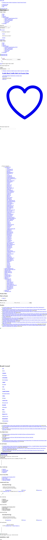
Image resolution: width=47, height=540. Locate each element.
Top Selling (4, 23)
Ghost (8, 182)
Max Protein (10, 243)
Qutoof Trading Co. (16, 525)
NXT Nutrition (10, 203)
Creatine (9, 279)
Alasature (9, 225)
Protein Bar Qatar (6, 491)
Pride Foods (10, 206)
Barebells (9, 230)
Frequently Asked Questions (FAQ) (11, 18)
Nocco (9, 248)
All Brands (4, 70)
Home (3, 14)
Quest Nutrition (10, 257)
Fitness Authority (10, 180)
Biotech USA (10, 231)
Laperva (9, 193)
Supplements (8, 278)
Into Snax (9, 186)
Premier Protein (10, 205)
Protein (7, 290)
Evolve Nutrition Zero (11, 178)
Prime (8, 254)
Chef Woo (9, 175)
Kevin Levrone (10, 192)
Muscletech (9, 245)
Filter (30, 302)
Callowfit (9, 236)
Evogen (9, 239)
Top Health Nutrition (11, 218)
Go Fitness (9, 240)
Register (3, 37)
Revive (9, 208)
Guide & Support (5, 17)
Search (3, 58)
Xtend (8, 267)
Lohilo (9, 194)
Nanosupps (9, 247)
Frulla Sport (9, 181)
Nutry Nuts (9, 202)
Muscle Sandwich (11, 244)
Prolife (18, 70)
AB (8, 168)
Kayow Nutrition (10, 191)
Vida (8, 221)
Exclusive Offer (8, 275)
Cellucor (9, 237)
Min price (1, 302)
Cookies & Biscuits (9, 268)
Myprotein (9, 246)
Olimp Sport (10, 250)
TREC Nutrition (10, 219)
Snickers (9, 213)
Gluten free (9, 70)
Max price (16, 302)
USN (8, 263)
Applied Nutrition (11, 228)
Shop (3, 6)
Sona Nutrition (10, 214)
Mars (8, 196)
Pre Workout (10, 288)
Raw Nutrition (10, 207)
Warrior (9, 266)
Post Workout (10, 287)
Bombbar (9, 233)
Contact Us (7, 22)
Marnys (9, 195)
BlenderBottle (10, 172)
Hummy (9, 185)
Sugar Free (22, 70)
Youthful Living (10, 224)
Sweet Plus (9, 216)
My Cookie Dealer (11, 200)
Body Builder (10, 232)
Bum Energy (10, 173)
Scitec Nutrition (10, 260)
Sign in (3, 33)
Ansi (8, 227)
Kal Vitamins (10, 190)
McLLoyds (9, 197)
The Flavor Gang (10, 217)
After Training (10, 281)
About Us (4, 16)
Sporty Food (10, 215)
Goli (8, 183)
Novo (8, 249)
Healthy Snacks (14, 70)
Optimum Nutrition (11, 251)
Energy (9, 280)
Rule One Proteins (11, 209)
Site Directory (4, 5)
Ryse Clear (9, 210)
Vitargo (9, 223)
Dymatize (9, 238)
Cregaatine (9, 176)
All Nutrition (10, 169)
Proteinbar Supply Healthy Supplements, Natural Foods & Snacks (14, 2)
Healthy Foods (8, 271)
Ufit (8, 262)
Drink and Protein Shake (10, 269)
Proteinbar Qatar (8, 525)
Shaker (6, 277)
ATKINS (9, 229)
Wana (8, 265)
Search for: (2, 25)
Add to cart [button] (4, 79)
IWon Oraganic (10, 187)
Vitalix (9, 222)
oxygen (9, 252)
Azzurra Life (10, 170)
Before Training (10, 284)
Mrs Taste (9, 199)
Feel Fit (9, 179)
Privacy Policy (7, 21)
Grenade (9, 241)
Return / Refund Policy (9, 19)
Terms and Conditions (9, 20)
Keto (6, 273)
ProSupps (9, 256)
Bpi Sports (9, 234)
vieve (8, 264)
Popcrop (9, 204)
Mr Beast (9, 198)
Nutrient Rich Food (11, 201)
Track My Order (5, 4)
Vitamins (9, 289)
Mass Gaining (10, 286)
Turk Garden (10, 220)
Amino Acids (10, 283)
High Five (9, 184)
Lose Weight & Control (12, 285)
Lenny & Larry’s (10, 242)
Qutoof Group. (21, 491)
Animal (9, 226)
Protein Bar (7, 274)
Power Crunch (10, 253)
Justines (9, 189)
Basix (8, 171)
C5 (8, 174)
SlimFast (9, 261)
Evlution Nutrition (11, 177)
